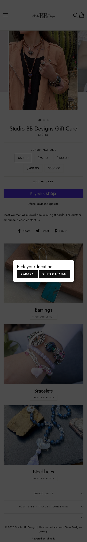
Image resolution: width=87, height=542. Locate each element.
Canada (27, 274)
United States (54, 274)
